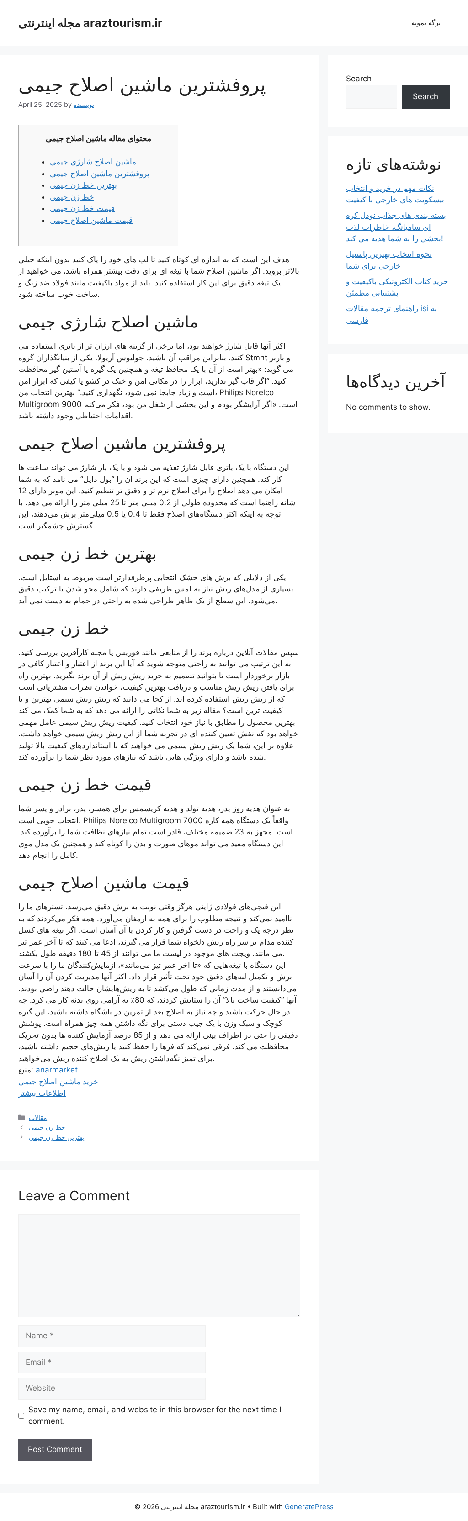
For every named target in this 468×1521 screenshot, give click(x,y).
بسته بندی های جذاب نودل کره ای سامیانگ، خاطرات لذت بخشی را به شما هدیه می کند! (396, 227)
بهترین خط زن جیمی (83, 185)
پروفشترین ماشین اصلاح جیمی (99, 173)
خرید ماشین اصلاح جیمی (58, 1081)
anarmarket (57, 1069)
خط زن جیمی (72, 196)
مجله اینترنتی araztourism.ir (90, 23)
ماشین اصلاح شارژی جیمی (93, 161)
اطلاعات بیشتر (42, 1093)
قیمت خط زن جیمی (82, 208)
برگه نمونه (426, 22)
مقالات (38, 1117)
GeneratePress (309, 1506)
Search (359, 78)
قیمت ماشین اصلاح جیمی (91, 220)
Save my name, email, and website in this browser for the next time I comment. (154, 1415)
